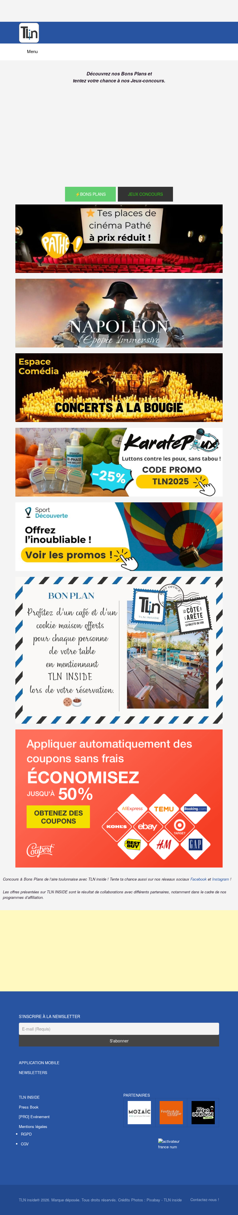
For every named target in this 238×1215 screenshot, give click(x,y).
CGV (25, 1144)
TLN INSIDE (29, 1097)
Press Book (29, 1107)
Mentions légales (33, 1126)
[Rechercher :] (119, 49)
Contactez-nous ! (204, 1199)
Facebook (198, 879)
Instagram (220, 879)
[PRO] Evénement (34, 1116)
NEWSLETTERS (33, 1072)
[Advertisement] (119, 137)
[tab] (90, 194)
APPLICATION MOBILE (39, 1062)
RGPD (26, 1134)
